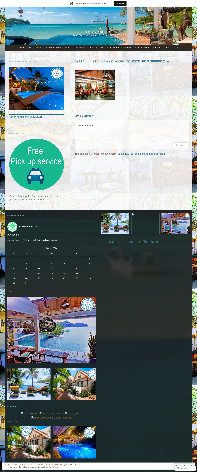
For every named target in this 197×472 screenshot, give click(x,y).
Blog (168, 48)
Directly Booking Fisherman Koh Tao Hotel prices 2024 (31, 240)
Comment (180, 145)
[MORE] (177, 48)
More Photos (13, 421)
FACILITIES (13, 235)
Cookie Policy (54, 467)
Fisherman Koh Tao (98, 32)
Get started (120, 3)
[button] (51, 330)
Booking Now (53, 48)
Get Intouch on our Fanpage (26, 117)
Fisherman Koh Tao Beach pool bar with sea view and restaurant (125, 48)
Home (22, 48)
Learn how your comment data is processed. (141, 153)
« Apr (9, 291)
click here (21, 195)
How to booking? (74, 48)
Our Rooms (35, 48)
